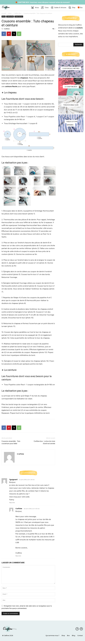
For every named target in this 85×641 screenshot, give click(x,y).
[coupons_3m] (70, 68)
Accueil (4, 13)
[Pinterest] (9, 34)
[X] (14, 34)
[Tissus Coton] (70, 123)
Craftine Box (17, 13)
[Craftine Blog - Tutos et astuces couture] (6, 7)
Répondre (12, 502)
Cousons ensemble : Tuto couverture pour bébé (11, 442)
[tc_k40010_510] (70, 105)
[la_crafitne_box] (70, 87)
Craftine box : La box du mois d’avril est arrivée (44, 442)
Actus (10, 13)
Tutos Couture (18, 16)
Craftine (7, 29)
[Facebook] (4, 34)
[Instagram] (81, 628)
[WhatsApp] (19, 34)
